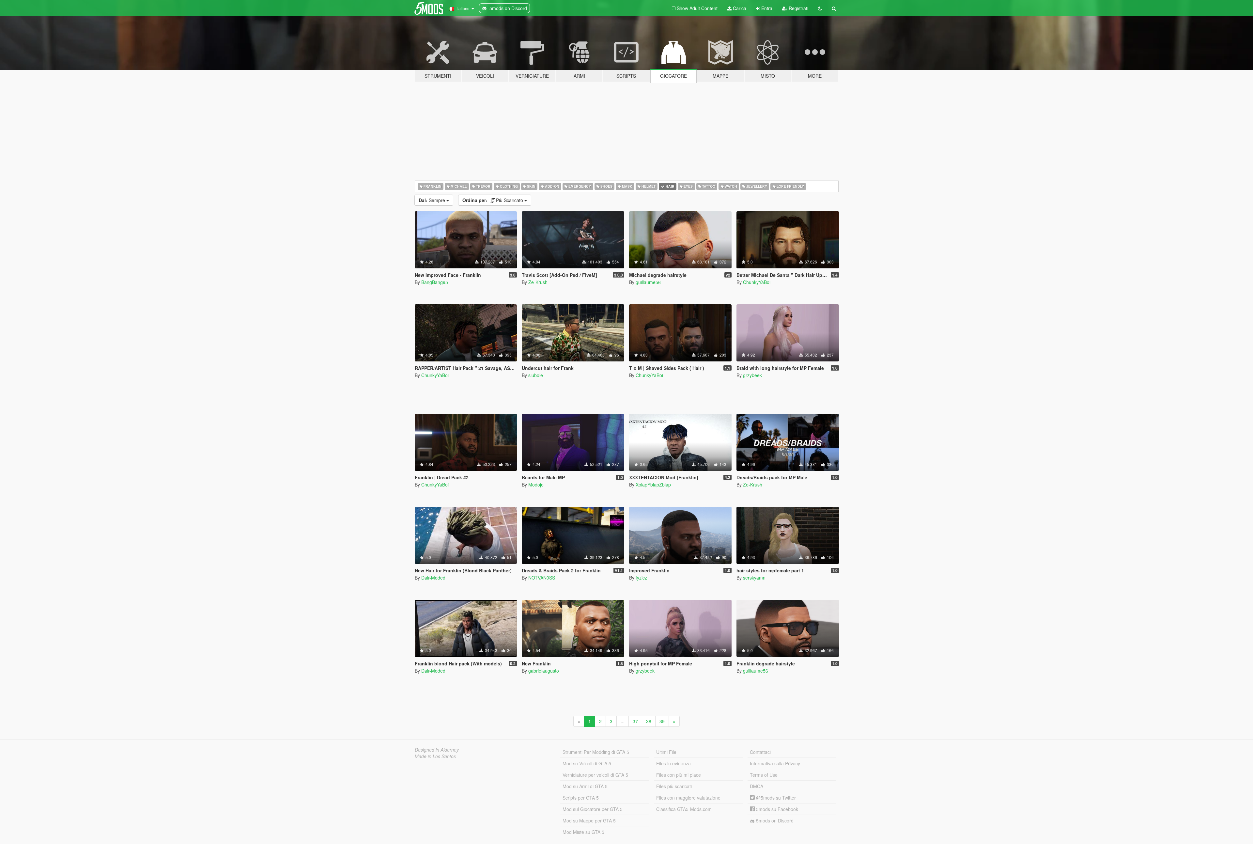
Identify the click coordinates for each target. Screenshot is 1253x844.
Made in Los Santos (435, 756)
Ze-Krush (538, 282)
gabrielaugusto (543, 670)
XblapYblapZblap (653, 484)
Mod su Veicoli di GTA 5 (587, 763)
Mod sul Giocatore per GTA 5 (593, 809)
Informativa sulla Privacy (775, 763)
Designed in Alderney (437, 749)
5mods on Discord (774, 820)
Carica (739, 8)
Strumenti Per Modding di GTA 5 (596, 752)
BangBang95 (434, 282)
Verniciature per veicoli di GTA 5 (595, 775)
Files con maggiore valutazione (688, 797)
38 (648, 721)
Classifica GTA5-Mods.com (684, 809)
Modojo (536, 484)
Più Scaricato (493, 200)
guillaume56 (648, 282)
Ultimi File (666, 752)
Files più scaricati (674, 786)
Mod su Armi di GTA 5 (585, 786)
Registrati (797, 8)
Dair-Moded (433, 577)
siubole (535, 375)
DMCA (756, 786)
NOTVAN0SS (541, 577)
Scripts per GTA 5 (581, 797)
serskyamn (754, 577)
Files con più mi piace (678, 775)
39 (662, 721)
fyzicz (641, 577)
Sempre (432, 200)
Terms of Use (764, 775)
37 (635, 721)
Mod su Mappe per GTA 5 (589, 820)
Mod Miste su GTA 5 (583, 832)
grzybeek (752, 375)
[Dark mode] (820, 8)
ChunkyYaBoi (756, 282)
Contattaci (760, 752)
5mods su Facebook (776, 809)
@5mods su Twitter (775, 797)
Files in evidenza (673, 763)
